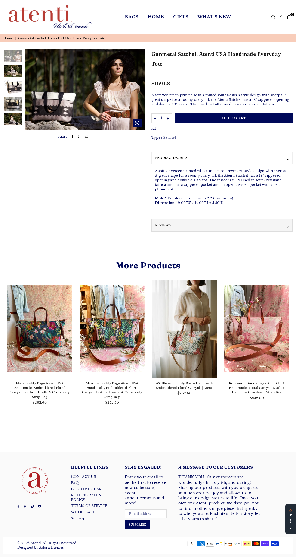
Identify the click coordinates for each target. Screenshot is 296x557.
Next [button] (140, 89)
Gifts (180, 16)
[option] (85, 89)
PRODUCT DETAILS (171, 158)
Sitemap (78, 518)
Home (156, 16)
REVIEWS (163, 225)
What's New (214, 16)
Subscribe (137, 524)
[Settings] (281, 16)
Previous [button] (29, 89)
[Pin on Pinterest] (79, 136)
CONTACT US (83, 477)
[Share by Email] (86, 136)
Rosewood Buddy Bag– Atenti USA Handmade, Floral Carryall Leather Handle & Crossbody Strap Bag (257, 387)
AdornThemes (51, 547)
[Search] (273, 16)
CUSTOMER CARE (87, 489)
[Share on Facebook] (73, 136)
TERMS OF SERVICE (89, 506)
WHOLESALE (83, 512)
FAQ (75, 483)
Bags (131, 16)
